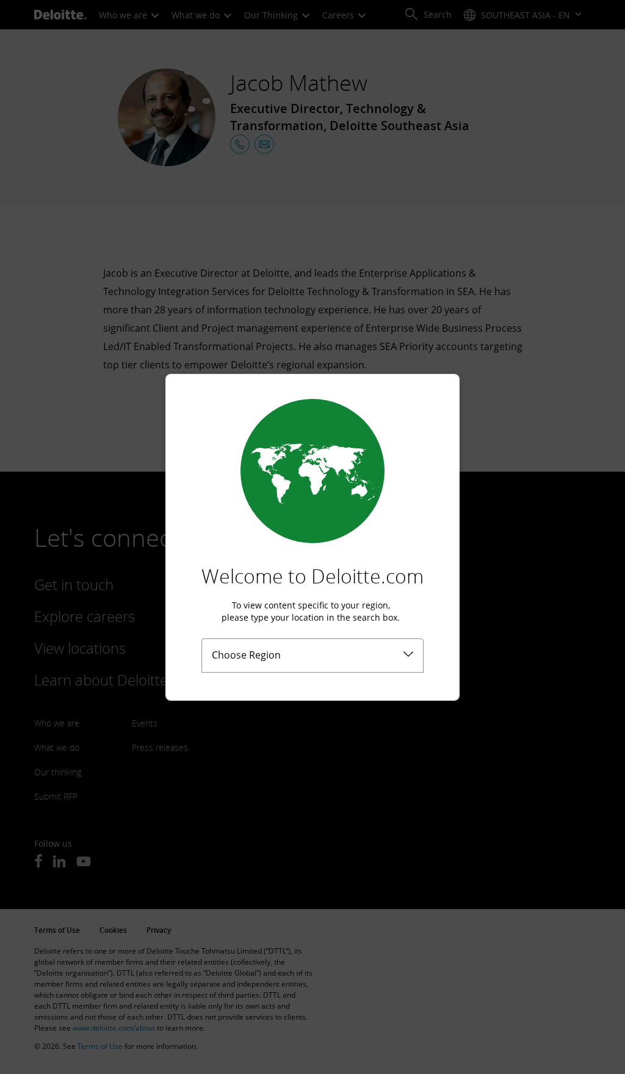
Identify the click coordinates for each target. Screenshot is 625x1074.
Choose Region (246, 655)
